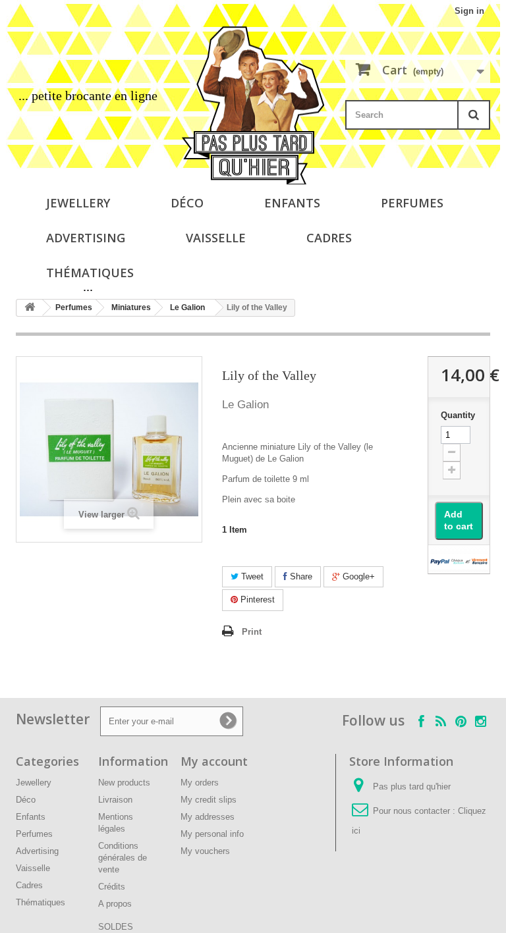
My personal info (212, 834)
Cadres (329, 238)
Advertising (85, 238)
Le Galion (187, 307)
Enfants (292, 203)
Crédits (111, 887)
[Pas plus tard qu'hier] (253, 105)
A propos (115, 904)
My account (214, 761)
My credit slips (209, 800)
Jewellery (78, 203)
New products (124, 782)
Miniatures (131, 307)
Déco (187, 203)
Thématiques (90, 272)
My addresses (208, 817)
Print (252, 632)
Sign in (469, 11)
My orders (200, 782)
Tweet (251, 576)
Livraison (115, 800)
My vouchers (205, 851)
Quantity (458, 415)
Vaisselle (216, 238)
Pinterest (256, 599)
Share (299, 576)
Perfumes (412, 203)
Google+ (357, 576)
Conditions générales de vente (122, 857)
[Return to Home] (29, 308)
